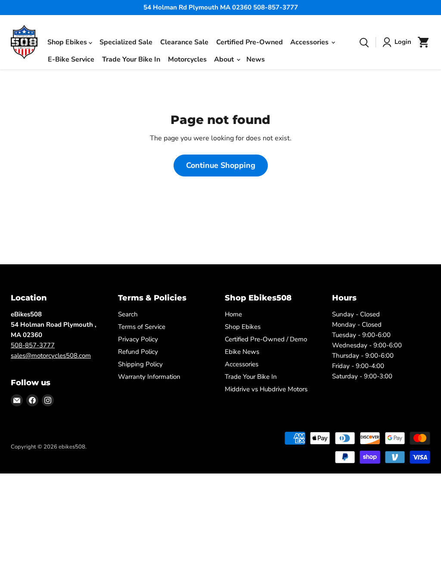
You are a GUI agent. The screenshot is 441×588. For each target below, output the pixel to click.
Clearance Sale (184, 42)
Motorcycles (187, 59)
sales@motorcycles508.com (51, 355)
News (255, 59)
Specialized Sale (125, 42)
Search (128, 314)
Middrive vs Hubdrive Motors (266, 389)
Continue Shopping (220, 165)
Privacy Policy (138, 339)
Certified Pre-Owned (249, 42)
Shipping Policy (140, 364)
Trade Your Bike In (131, 59)
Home (233, 314)
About (225, 59)
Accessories (310, 41)
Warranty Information (149, 376)
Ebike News (242, 351)
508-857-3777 (33, 345)
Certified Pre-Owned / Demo (266, 339)
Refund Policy (138, 351)
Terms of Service (141, 326)
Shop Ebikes (68, 41)
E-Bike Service (71, 59)
